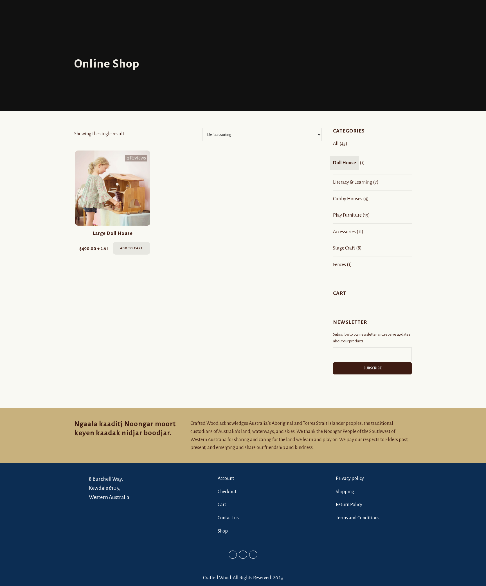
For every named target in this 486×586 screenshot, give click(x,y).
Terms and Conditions (357, 517)
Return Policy (349, 504)
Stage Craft (344, 248)
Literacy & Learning (352, 182)
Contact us (228, 517)
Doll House (344, 162)
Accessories (344, 231)
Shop (223, 531)
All (336, 143)
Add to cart (131, 248)
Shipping (345, 491)
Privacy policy (350, 478)
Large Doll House (113, 233)
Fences (339, 264)
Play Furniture (347, 215)
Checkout (227, 491)
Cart (222, 504)
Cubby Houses (347, 198)
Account (226, 478)
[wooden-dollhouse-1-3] (112, 188)
